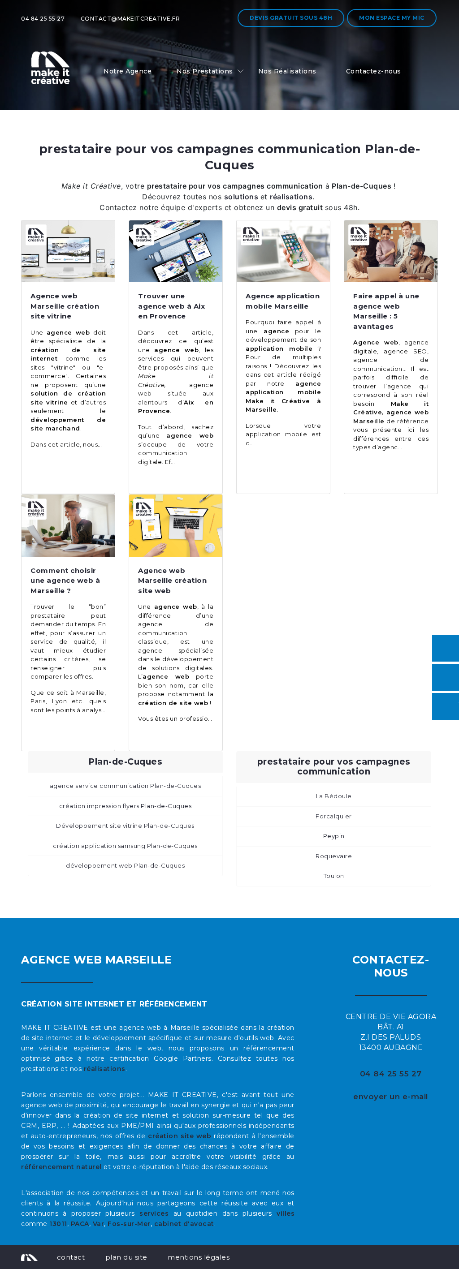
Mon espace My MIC (391, 17)
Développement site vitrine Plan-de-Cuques (125, 825)
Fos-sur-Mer (129, 1224)
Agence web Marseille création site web (172, 580)
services (154, 1213)
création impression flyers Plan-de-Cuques (125, 805)
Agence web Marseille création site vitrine (64, 306)
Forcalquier (334, 816)
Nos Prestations (205, 71)
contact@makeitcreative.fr (130, 18)
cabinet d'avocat (184, 1224)
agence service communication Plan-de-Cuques (125, 785)
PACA (80, 1224)
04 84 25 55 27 (43, 18)
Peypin (334, 835)
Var (98, 1224)
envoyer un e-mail (391, 1096)
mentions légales (199, 1257)
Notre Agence (128, 71)
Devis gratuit (291, 17)
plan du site (126, 1257)
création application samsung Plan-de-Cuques (125, 845)
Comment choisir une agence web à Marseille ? (65, 580)
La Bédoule (334, 796)
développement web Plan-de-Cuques (125, 865)
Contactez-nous (373, 71)
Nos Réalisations (287, 71)
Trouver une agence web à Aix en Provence (171, 306)
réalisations (105, 1069)
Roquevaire (334, 856)
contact (71, 1257)
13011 (58, 1224)
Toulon (334, 875)
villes (285, 1213)
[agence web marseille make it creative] (29, 1256)
